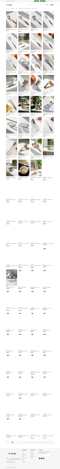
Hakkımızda (32, 454)
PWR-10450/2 (44, 242)
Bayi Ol (52, 4)
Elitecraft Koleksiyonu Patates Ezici (23, 51)
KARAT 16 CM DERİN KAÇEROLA (47, 287)
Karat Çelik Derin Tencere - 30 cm (47, 308)
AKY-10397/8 (20, 350)
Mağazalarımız (32, 456)
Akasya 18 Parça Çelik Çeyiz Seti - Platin (23, 435)
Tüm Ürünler (8, 8)
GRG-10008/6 (8, 371)
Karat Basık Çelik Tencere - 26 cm (10, 287)
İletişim (32, 457)
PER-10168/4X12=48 (8, 71)
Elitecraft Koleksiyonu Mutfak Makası (35, 156)
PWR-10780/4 (32, 242)
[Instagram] (41, 458)
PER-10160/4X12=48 (8, 28)
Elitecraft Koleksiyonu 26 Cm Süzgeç (11, 177)
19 (42, 442)
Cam (24, 8)
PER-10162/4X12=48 (33, 28)
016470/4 (19, 286)
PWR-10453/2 (32, 264)
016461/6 (44, 264)
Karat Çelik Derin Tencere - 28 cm (35, 308)
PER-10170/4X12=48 (33, 71)
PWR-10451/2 (7, 264)
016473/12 (44, 286)
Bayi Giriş (47, 4)
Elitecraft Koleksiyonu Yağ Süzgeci (23, 177)
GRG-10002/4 (20, 307)
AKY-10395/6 (44, 329)
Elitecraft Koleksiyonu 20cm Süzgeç (35, 72)
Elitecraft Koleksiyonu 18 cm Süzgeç (23, 72)
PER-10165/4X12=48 (20, 50)
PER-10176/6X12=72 (45, 92)
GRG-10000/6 (7, 307)
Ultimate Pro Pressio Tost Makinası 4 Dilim (48, 243)
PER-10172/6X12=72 (45, 71)
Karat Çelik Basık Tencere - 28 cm (22, 330)
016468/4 (7, 286)
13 (32, 442)
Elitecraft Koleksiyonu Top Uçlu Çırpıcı (11, 156)
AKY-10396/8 (7, 350)
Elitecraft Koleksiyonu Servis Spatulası (48, 72)
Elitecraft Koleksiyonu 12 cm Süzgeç (35, 51)
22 (47, 442)
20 (44, 442)
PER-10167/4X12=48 (45, 50)
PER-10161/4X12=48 (20, 28)
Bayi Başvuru (32, 453)
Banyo (36, 8)
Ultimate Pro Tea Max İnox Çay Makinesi (23, 221)
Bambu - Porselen (28, 8)
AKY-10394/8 (32, 329)
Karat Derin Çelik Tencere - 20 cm (47, 265)
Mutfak (13, 8)
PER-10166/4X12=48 (33, 50)
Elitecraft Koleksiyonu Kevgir (34, 29)
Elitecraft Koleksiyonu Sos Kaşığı (47, 29)
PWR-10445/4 (20, 220)
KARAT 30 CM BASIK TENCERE (22, 287)
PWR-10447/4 (44, 220)
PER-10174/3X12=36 (20, 92)
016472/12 (32, 286)
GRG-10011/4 (44, 371)
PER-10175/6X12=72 (33, 92)
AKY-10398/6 (32, 350)
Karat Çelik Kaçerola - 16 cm (46, 330)
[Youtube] (43, 458)
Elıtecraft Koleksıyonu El (21, 156)
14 (34, 442)
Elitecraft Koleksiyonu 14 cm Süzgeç (48, 51)
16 (37, 442)
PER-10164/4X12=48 (8, 50)
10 (27, 442)
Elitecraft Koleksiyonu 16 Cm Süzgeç (11, 72)
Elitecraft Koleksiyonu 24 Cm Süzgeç (48, 156)
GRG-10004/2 (44, 307)
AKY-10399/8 (44, 350)
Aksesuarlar (20, 8)
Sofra (16, 8)
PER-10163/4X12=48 (45, 28)
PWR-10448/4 (8, 242)
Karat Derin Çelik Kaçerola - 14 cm (35, 287)
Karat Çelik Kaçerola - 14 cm (34, 330)
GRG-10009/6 (20, 371)
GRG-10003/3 (32, 307)
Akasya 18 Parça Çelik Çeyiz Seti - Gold (11, 435)
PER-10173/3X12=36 (8, 92)
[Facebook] (39, 458)
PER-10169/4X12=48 (20, 71)
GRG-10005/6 (7, 329)
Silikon (33, 8)
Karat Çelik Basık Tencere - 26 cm (10, 330)
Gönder (52, 455)
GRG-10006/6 (20, 329)
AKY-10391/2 (32, 371)
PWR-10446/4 (32, 220)
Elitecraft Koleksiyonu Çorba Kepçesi (11, 29)
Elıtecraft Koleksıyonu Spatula (10, 51)
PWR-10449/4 (20, 242)
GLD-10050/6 (7, 220)
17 (39, 442)
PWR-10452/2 (20, 264)
